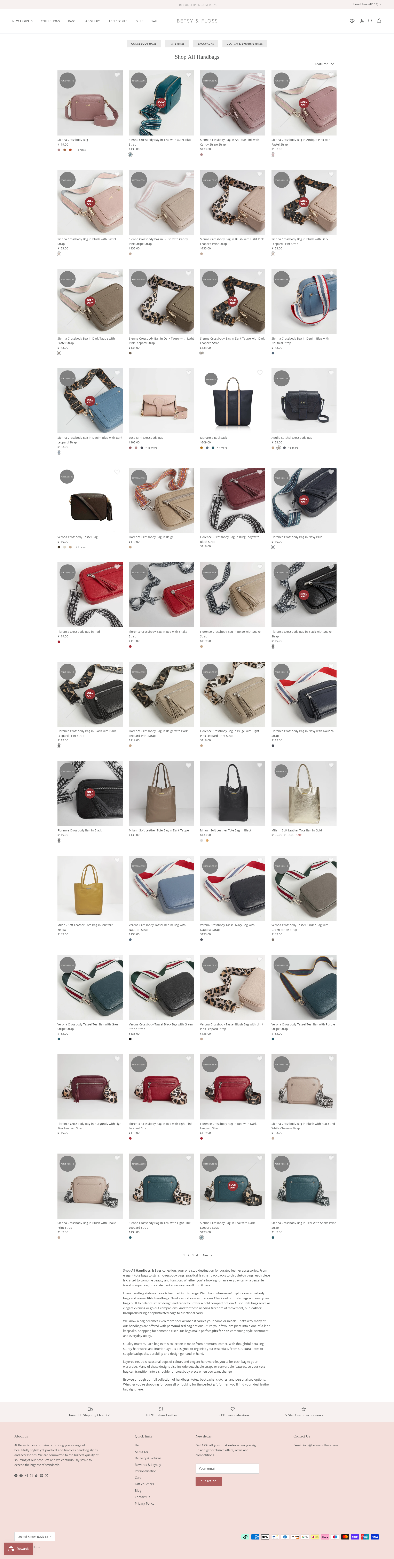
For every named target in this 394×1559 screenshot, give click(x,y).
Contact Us (142, 1497)
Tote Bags (177, 43)
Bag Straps (92, 21)
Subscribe (208, 1481)
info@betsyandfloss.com (320, 1445)
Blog (138, 1490)
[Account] (361, 20)
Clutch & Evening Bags (245, 43)
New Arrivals (22, 21)
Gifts (139, 21)
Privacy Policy (144, 1503)
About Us (141, 1452)
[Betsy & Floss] (197, 21)
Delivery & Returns (148, 1458)
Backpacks (205, 43)
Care (138, 1477)
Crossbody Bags (144, 43)
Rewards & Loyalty (148, 1465)
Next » (207, 1255)
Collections (50, 21)
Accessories (118, 21)
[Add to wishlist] (117, 74)
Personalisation (146, 1471)
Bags (72, 21)
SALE (154, 21)
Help (138, 1445)
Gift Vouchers (144, 1484)
